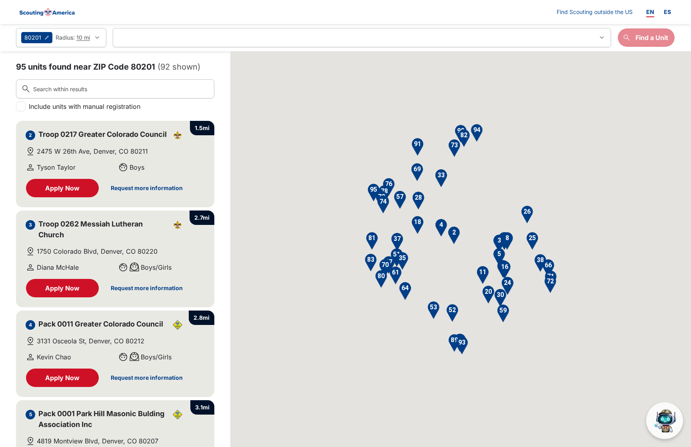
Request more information (147, 187)
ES (667, 11)
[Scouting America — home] (47, 12)
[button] (453, 235)
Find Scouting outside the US (595, 11)
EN (650, 11)
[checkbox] (21, 106)
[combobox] (362, 37)
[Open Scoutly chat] (664, 420)
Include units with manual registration (84, 106)
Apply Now (62, 188)
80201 (32, 37)
